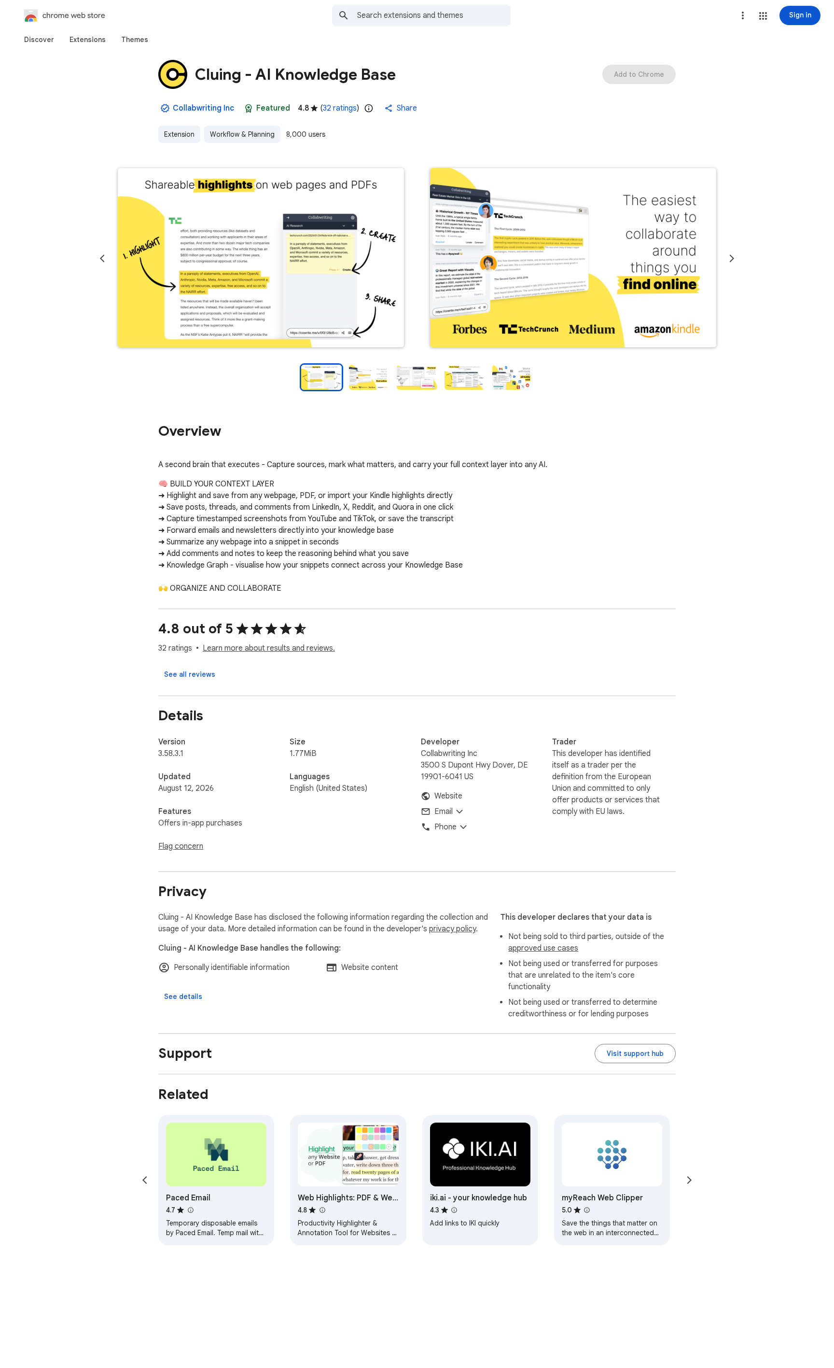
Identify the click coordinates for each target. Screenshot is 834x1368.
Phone (445, 827)
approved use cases (543, 948)
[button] (763, 16)
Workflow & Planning (242, 134)
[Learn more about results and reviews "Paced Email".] (190, 1210)
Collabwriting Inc (203, 108)
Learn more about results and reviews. (269, 648)
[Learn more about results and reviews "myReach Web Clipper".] (586, 1210)
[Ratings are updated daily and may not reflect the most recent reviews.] (368, 108)
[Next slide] (731, 258)
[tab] (39, 39)
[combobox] (434, 15)
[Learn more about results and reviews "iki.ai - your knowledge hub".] (454, 1210)
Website (448, 796)
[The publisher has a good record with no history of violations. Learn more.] (165, 108)
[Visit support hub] (635, 1053)
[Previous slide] (102, 258)
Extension (179, 134)
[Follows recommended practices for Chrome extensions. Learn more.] (248, 108)
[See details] (183, 996)
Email (443, 811)
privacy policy (452, 929)
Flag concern (180, 846)
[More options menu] (742, 15)
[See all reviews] (189, 674)
